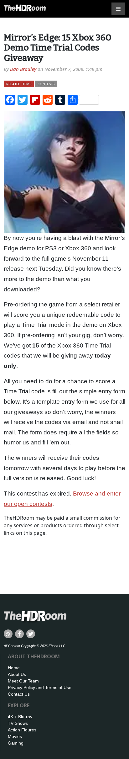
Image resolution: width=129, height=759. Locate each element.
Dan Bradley (23, 69)
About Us (17, 674)
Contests (46, 84)
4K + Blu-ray (20, 716)
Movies (15, 736)
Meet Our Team (23, 680)
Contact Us (19, 694)
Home (14, 667)
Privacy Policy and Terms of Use (39, 687)
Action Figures (22, 729)
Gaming (15, 743)
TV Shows (18, 723)
